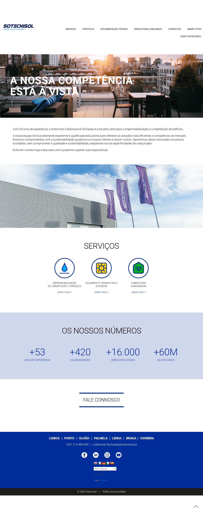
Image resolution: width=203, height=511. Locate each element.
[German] (104, 463)
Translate (103, 480)
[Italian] (108, 463)
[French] (100, 463)
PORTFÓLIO (88, 29)
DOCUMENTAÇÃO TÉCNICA (114, 29)
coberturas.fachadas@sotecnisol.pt (115, 444)
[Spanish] (112, 463)
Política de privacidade (114, 491)
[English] (96, 463)
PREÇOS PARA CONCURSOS (148, 29)
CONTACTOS (174, 29)
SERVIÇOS (71, 29)
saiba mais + (64, 292)
